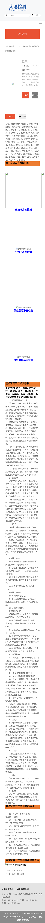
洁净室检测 (22, 34)
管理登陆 (25, 920)
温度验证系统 (17, 870)
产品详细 (10, 116)
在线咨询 (22, 116)
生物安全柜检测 (18, 874)
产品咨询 (26, 96)
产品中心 (23, 46)
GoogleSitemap (24, 917)
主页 (17, 46)
